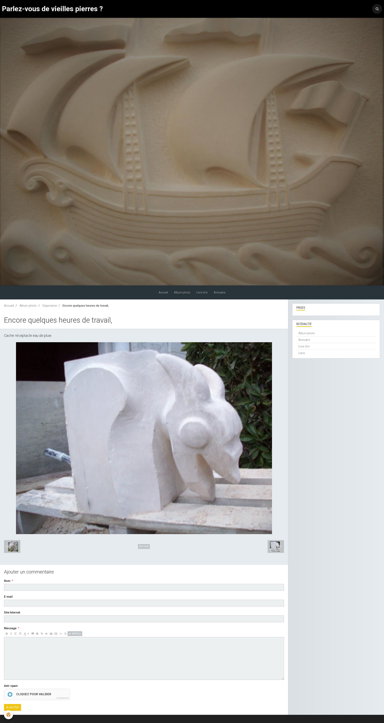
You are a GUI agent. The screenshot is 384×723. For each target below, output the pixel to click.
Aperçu (76, 633)
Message (10, 628)
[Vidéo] (55, 633)
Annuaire (219, 292)
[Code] (60, 633)
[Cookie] (8, 714)
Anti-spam (11, 685)
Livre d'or (202, 292)
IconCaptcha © (63, 698)
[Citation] (32, 633)
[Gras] (6, 633)
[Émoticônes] (65, 633)
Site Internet (12, 612)
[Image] (51, 633)
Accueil (163, 292)
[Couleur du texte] (26, 633)
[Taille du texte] (20, 633)
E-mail (8, 596)
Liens (301, 353)
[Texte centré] (37, 633)
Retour (144, 546)
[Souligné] (15, 633)
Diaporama (49, 305)
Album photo (182, 292)
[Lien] (41, 633)
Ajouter (12, 707)
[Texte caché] (46, 633)
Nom (7, 580)
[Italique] (11, 633)
